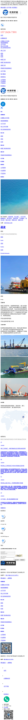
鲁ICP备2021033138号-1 (12, 575)
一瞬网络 (9, 578)
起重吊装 (10, 216)
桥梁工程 (3, 59)
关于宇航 (8, 7)
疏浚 (2, 53)
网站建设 (3, 578)
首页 (2, 35)
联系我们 (14, 7)
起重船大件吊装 (5, 41)
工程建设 (21, 218)
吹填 (2, 56)
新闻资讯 (3, 77)
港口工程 (3, 50)
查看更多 (3, 508)
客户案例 (3, 74)
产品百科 (3, 83)
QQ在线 (6, 707)
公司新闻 (3, 79)
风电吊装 (15, 218)
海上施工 (16, 216)
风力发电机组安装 (6, 47)
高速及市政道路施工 (6, 68)
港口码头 (9, 218)
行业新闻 (3, 81)
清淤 (2, 55)
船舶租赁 (3, 218)
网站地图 (3, 7)
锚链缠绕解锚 (4, 42)
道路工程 (3, 65)
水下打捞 (3, 44)
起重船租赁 (4, 38)
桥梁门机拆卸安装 (6, 62)
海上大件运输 (4, 46)
